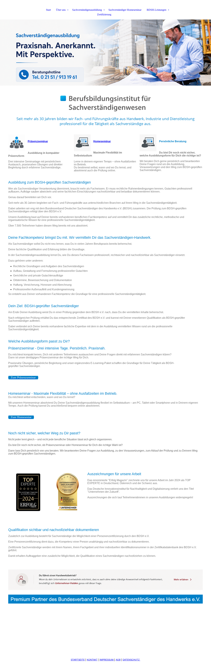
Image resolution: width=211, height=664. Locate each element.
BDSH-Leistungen (156, 9)
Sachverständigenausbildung (87, 9)
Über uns (61, 9)
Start (48, 9)
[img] (105, 52)
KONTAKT (92, 659)
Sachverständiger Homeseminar (124, 9)
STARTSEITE (78, 659)
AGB (118, 659)
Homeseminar (102, 141)
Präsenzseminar (38, 141)
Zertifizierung (104, 14)
